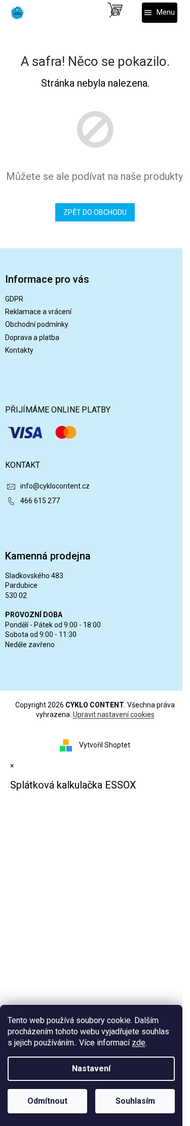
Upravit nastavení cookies (114, 714)
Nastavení (91, 1068)
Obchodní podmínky (36, 324)
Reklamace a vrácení (38, 312)
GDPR (14, 299)
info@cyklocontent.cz (55, 486)
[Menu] (159, 13)
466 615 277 (40, 501)
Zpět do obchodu (95, 212)
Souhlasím (135, 1101)
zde (138, 1042)
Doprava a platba (32, 337)
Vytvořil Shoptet (104, 744)
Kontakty (19, 350)
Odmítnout (47, 1101)
